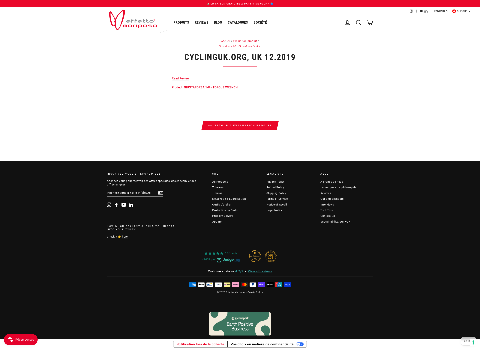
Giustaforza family (249, 46)
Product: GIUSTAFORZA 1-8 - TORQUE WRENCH (205, 87)
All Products (220, 181)
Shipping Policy (276, 193)
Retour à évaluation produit (242, 125)
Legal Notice (274, 210)
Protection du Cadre (225, 210)
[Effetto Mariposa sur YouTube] (124, 205)
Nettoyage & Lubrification (229, 198)
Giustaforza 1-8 (227, 46)
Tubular (217, 193)
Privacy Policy (275, 181)
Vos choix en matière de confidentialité (262, 344)
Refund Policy (275, 187)
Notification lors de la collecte (200, 344)
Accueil (225, 41)
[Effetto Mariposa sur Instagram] (109, 205)
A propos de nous (331, 181)
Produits (181, 22)
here (125, 236)
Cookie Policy (255, 292)
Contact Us (327, 215)
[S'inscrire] (160, 193)
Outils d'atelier (221, 204)
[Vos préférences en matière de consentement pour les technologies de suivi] (473, 342)
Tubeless (218, 187)
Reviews (201, 22)
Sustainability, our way (335, 221)
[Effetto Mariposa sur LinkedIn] (131, 205)
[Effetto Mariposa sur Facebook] (116, 205)
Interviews (327, 204)
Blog (218, 22)
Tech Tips (326, 210)
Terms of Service (277, 198)
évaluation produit (245, 41)
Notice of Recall (276, 204)
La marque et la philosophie (338, 187)
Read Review (181, 78)
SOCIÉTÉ (260, 22)
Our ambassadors (332, 198)
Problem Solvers (222, 215)
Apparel (217, 221)
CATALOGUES (238, 22)
